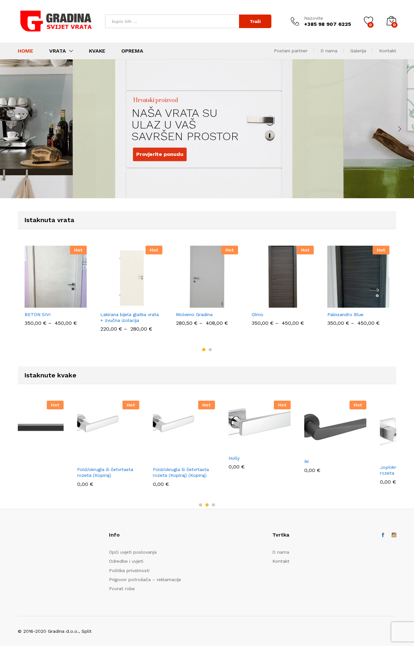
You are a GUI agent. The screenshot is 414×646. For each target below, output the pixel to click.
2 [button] (210, 349)
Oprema (132, 51)
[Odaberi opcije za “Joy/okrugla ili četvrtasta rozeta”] (336, 456)
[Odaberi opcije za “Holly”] (184, 447)
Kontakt (387, 50)
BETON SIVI (37, 314)
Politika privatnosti (129, 570)
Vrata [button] (57, 51)
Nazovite (313, 18)
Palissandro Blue (345, 314)
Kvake (97, 51)
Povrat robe (122, 588)
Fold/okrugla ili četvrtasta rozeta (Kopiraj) (53, 472)
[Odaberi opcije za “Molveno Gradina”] (184, 303)
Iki (254, 461)
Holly (181, 458)
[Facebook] (382, 535)
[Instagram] (393, 535)
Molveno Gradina (194, 314)
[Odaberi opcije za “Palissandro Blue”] (336, 303)
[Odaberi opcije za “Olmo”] (260, 303)
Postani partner (291, 50)
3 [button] (213, 505)
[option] (55, 289)
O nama (329, 50)
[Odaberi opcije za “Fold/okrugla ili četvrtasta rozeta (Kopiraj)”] (33, 458)
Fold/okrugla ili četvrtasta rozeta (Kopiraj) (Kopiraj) (128, 472)
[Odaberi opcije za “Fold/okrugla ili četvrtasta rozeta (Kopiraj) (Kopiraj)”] (109, 458)
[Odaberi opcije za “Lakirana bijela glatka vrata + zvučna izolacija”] (109, 303)
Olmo (257, 314)
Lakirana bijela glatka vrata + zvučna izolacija (129, 317)
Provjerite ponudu (139, 140)
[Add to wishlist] (63, 303)
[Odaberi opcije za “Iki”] (260, 450)
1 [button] (203, 349)
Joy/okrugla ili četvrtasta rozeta (354, 470)
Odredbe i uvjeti (126, 561)
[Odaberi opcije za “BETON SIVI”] (33, 303)
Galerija (358, 50)
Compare (77, 303)
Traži (255, 21)
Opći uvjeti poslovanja (133, 552)
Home (25, 51)
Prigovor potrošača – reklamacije (145, 579)
